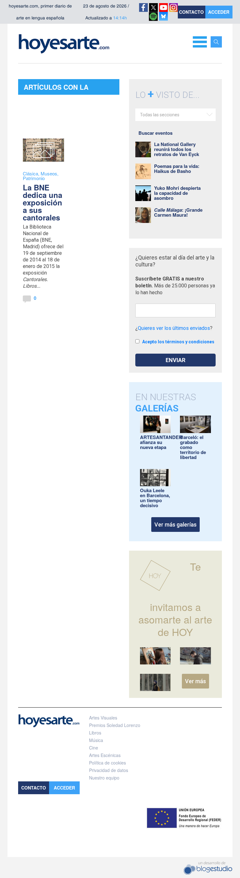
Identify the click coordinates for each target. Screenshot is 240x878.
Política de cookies (107, 762)
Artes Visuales (103, 717)
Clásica (30, 173)
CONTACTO (191, 12)
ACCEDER (218, 12)
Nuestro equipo (104, 778)
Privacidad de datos (108, 770)
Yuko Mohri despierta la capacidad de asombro (177, 192)
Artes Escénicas (105, 755)
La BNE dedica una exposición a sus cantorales (42, 202)
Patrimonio (34, 178)
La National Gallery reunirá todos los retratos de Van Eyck (176, 149)
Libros (95, 732)
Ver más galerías (175, 524)
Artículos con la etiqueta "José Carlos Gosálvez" (66, 88)
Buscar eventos (155, 132)
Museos (49, 173)
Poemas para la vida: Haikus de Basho (176, 169)
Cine (93, 747)
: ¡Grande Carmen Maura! (178, 212)
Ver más (195, 681)
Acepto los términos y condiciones (178, 341)
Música (96, 740)
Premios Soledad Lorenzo (114, 725)
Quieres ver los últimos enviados (174, 328)
